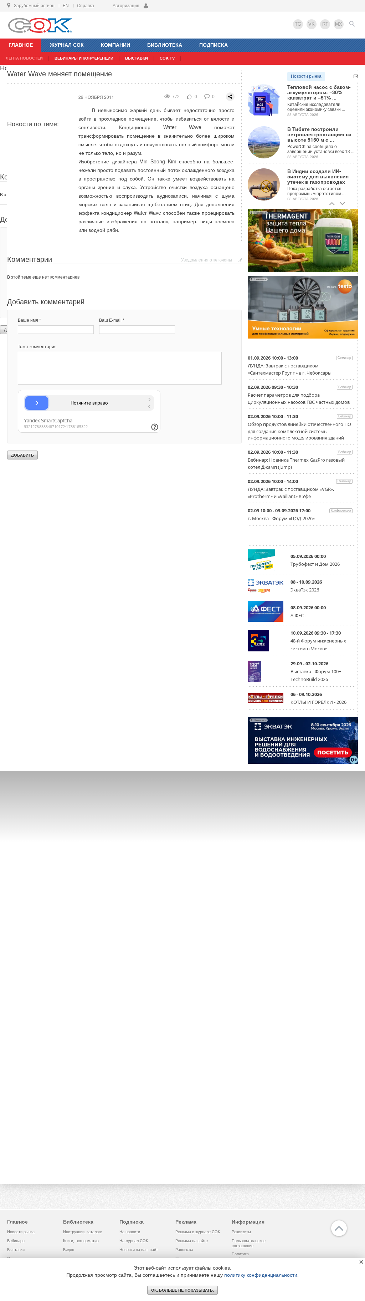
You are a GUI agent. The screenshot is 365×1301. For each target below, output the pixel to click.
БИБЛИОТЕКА (164, 45)
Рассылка (184, 1249)
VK (311, 24)
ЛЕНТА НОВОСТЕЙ (24, 58)
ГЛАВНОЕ (21, 45)
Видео (68, 1249)
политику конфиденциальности (260, 1275)
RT (325, 24)
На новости (129, 1232)
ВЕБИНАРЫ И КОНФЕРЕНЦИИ (84, 58)
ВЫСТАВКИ (136, 58)
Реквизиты (241, 1232)
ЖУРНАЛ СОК (67, 45)
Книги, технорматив (81, 1241)
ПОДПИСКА (213, 45)
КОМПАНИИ (115, 45)
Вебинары (16, 1241)
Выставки (16, 1249)
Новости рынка (306, 76)
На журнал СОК (133, 1241)
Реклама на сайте (191, 1241)
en (66, 5)
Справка (85, 5)
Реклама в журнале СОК (197, 1232)
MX (338, 24)
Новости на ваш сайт (138, 1249)
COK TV (167, 58)
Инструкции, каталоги (82, 1232)
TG (298, 24)
